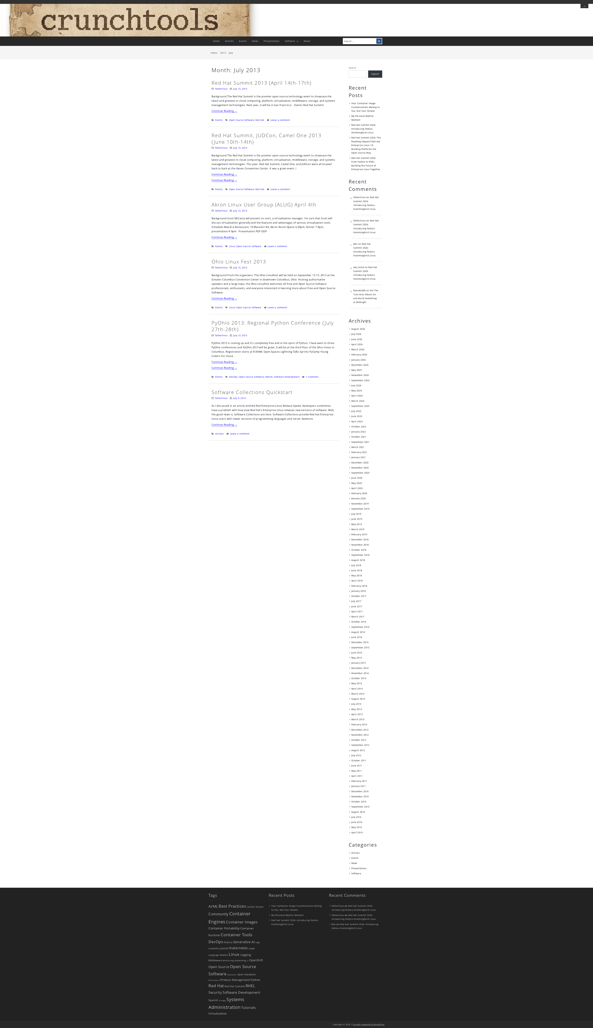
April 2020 (357, 488)
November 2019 (360, 503)
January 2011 (358, 786)
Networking (240, 960)
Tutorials (248, 1007)
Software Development (287, 376)
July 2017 (356, 601)
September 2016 (360, 626)
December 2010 (360, 791)
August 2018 (358, 560)
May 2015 (356, 657)
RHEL (250, 985)
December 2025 (360, 364)
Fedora (228, 942)
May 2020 (356, 483)
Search (352, 67)
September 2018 (360, 554)
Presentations (272, 41)
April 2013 (357, 714)
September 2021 (360, 442)
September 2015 (360, 647)
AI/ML (213, 906)
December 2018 (360, 539)
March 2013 (357, 719)
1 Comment (312, 376)
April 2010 (357, 832)
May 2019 (356, 524)
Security (215, 992)
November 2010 (360, 796)
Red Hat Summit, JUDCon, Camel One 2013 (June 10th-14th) (266, 138)
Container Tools (236, 934)
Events (243, 41)
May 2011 (356, 770)
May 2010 (356, 827)
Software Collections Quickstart (252, 392)
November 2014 (360, 673)
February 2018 (359, 585)
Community (218, 913)
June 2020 (356, 477)
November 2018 (360, 544)
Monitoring (228, 960)
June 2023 (356, 416)
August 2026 (358, 328)
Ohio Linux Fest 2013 (239, 261)
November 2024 (360, 375)
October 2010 (358, 801)
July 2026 (356, 334)
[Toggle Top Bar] (584, 6)
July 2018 (356, 565)
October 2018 (358, 549)
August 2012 (358, 750)
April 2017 (357, 611)
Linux (232, 246)
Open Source (218, 966)
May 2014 (356, 683)
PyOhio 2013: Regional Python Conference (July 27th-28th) (273, 326)
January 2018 (358, 590)
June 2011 (356, 765)
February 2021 (359, 452)
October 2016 (358, 621)
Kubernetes (238, 948)
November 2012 (360, 734)
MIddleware (215, 960)
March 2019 (357, 529)
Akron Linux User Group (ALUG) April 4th (264, 204)
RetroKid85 (359, 290)
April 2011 (357, 775)
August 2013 (358, 698)
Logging (245, 955)
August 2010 (358, 811)
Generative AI (244, 942)
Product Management (235, 980)
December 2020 (360, 462)
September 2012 (360, 745)
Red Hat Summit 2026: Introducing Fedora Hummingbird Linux (363, 128)
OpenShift (256, 960)
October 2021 (358, 436)
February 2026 (359, 354)
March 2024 (357, 400)
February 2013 (359, 724)
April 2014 (357, 688)
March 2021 (357, 447)
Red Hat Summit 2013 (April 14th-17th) (262, 82)
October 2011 (358, 760)
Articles (229, 41)
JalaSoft (224, 948)
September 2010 (360, 806)
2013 (223, 52)
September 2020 (360, 472)
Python (269, 376)
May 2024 (356, 390)
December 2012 (360, 729)
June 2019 (356, 518)
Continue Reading (224, 111)
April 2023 (357, 421)
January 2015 (358, 662)
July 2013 (356, 703)
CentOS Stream (255, 906)
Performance (214, 980)
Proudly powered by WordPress (369, 1024)
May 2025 (356, 370)
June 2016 (356, 637)
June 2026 (356, 339)
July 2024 (356, 385)
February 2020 (359, 493)
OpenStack (232, 975)
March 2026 (357, 349)
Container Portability (224, 928)
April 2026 (357, 344)
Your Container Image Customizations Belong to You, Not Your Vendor (365, 107)
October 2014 (358, 678)
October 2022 (358, 426)
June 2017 (356, 606)
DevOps (233, 376)
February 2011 (359, 781)
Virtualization (217, 1013)
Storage (222, 1000)
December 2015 (360, 642)
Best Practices (232, 906)
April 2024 (357, 395)
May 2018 (356, 575)
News (255, 41)
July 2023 (356, 411)
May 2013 (356, 709)
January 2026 (358, 359)
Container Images (241, 921)
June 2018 (356, 570)
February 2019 (359, 534)
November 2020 (360, 467)
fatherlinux (221, 88)
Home (216, 41)
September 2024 (360, 380)
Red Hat (259, 120)
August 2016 (358, 632)
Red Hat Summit (235, 986)
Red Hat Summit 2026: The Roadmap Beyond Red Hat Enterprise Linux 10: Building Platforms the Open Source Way (366, 145)
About (307, 41)
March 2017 (357, 616)
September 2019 (360, 508)
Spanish (213, 1000)
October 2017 (358, 596)
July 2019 (356, 513)
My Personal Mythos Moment (287, 915)
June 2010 (356, 822)
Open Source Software (241, 120)
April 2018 (357, 580)
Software (290, 41)
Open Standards (246, 974)
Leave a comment (280, 120)
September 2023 (360, 406)
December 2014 (360, 668)
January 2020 (358, 498)
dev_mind (358, 267)
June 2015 (356, 652)
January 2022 (358, 431)
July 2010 (356, 817)
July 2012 (356, 755)
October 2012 (358, 739)
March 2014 (357, 693)
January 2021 (358, 457)
